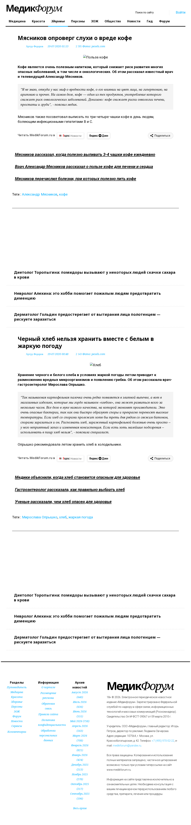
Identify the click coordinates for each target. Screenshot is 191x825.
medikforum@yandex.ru (127, 745)
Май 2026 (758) (79, 721)
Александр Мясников (39, 194)
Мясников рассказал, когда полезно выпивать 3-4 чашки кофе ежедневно (85, 154)
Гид (150, 21)
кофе (63, 194)
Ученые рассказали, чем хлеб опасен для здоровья (63, 501)
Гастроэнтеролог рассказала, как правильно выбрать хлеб (70, 489)
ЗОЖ (94, 21)
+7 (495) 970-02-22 (163, 740)
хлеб (63, 517)
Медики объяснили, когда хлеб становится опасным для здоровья (77, 477)
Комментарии (16, 731)
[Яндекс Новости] (70, 136)
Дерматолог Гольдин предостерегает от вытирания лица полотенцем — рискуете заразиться (87, 317)
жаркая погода (80, 517)
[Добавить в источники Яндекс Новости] (43, 747)
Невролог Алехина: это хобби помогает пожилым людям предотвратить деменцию (87, 296)
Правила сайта (48, 714)
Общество (113, 21)
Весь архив (80, 808)
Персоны (78, 21)
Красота (38, 21)
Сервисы (16, 726)
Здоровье (58, 21)
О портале (48, 687)
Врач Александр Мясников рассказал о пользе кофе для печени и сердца (84, 166)
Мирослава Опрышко (39, 517)
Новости (133, 21)
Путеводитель (16, 687)
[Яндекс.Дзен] (98, 136)
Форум (164, 21)
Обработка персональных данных (48, 735)
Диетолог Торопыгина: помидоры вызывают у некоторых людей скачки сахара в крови (94, 275)
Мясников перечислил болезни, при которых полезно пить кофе (75, 178)
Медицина (17, 21)
